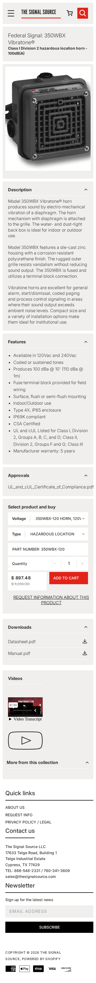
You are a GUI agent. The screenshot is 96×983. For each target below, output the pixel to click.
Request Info (19, 815)
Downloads (19, 627)
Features (17, 341)
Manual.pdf (19, 653)
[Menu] (12, 13)
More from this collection (32, 762)
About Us (15, 807)
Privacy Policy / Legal (28, 822)
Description (20, 189)
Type (16, 534)
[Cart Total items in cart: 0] (70, 15)
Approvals (18, 475)
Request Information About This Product (51, 600)
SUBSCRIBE (49, 927)
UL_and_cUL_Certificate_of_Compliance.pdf (51, 486)
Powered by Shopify (41, 959)
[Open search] (82, 13)
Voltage (19, 518)
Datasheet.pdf (21, 641)
